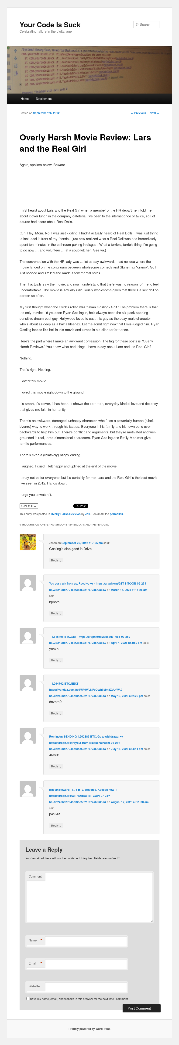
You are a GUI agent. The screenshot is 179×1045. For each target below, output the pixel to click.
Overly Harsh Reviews (66, 514)
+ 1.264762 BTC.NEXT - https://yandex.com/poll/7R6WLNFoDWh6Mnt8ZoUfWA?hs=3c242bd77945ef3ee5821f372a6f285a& (85, 689)
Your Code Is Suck (50, 24)
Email (35, 963)
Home (25, 98)
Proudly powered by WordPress (89, 1029)
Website (34, 986)
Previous (138, 113)
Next (154, 113)
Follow (31, 506)
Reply (56, 560)
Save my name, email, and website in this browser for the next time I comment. (79, 999)
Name (35, 940)
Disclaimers (44, 98)
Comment (35, 876)
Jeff (87, 514)
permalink (116, 514)
